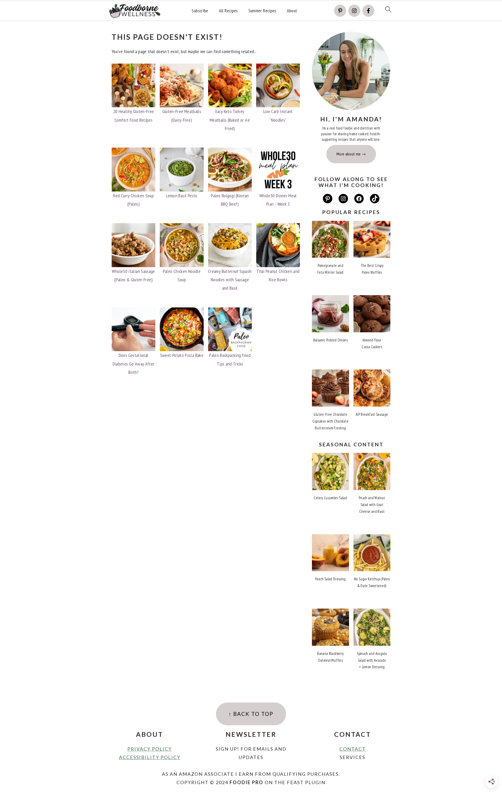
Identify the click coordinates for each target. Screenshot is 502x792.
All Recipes (228, 11)
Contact (352, 749)
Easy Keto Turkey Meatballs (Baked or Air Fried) (230, 119)
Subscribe (200, 11)
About (292, 11)
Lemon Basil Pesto (181, 196)
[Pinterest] (340, 11)
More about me (348, 153)
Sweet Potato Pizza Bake (181, 355)
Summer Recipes (262, 11)
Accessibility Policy (149, 757)
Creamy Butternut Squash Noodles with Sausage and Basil (230, 279)
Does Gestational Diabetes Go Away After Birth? (134, 363)
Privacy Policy (149, 749)
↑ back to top (251, 714)
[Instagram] (354, 11)
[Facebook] (368, 11)
